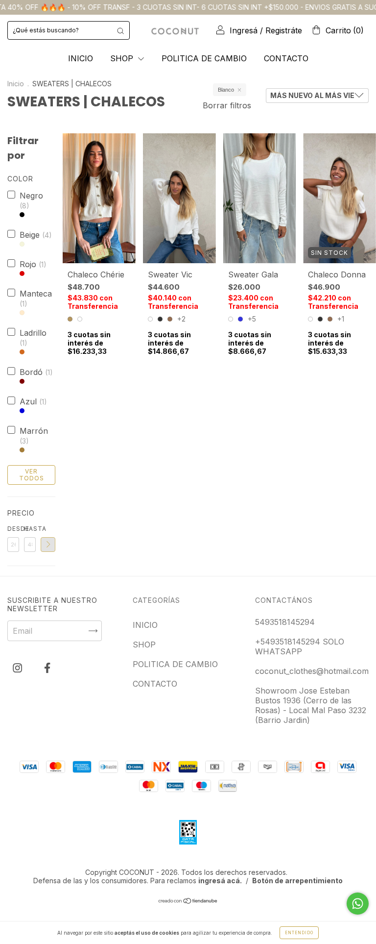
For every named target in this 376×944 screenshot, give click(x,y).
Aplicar (48, 544)
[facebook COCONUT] (47, 668)
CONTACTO (286, 58)
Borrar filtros (227, 105)
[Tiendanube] (188, 901)
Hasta (30, 528)
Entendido (299, 932)
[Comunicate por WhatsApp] (358, 904)
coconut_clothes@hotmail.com (312, 671)
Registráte (283, 30)
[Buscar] (120, 30)
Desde (13, 528)
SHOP (123, 58)
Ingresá (244, 30)
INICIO (80, 58)
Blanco (226, 90)
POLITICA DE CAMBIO (204, 58)
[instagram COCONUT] (18, 668)
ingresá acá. (220, 880)
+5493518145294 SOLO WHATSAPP (299, 646)
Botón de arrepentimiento (297, 880)
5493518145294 (285, 622)
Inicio (15, 83)
